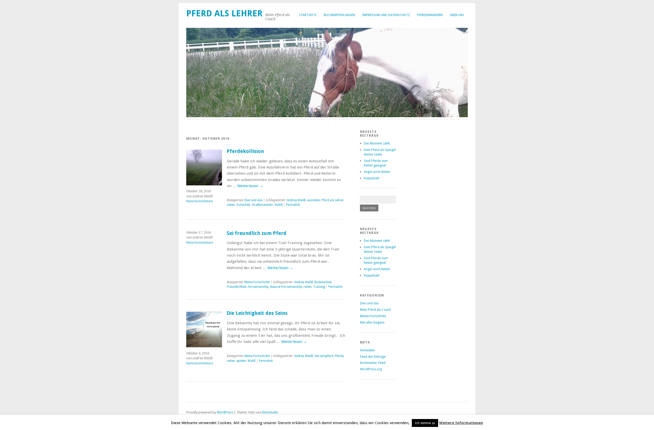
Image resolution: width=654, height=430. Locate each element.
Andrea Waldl (296, 200)
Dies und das (253, 200)
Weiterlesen (250, 186)
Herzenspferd (323, 356)
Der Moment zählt (377, 143)
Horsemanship (258, 287)
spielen (241, 361)
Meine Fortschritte (257, 282)
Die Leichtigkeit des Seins (257, 313)
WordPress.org (371, 369)
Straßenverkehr (262, 205)
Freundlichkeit (236, 287)
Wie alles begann (372, 322)
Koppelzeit (371, 178)
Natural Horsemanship (286, 287)
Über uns (457, 15)
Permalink (293, 205)
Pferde (339, 356)
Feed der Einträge (373, 357)
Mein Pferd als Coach (375, 310)
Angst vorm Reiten (377, 172)
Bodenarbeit (323, 282)
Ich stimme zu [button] (425, 423)
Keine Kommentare (199, 201)
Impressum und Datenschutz (386, 15)
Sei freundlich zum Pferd (256, 233)
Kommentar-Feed (373, 363)
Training (319, 287)
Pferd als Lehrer (224, 13)
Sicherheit (243, 205)
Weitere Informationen (461, 423)
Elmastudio (270, 412)
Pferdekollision (245, 151)
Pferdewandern (430, 15)
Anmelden (367, 350)
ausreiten (313, 200)
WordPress (225, 412)
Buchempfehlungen (339, 15)
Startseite (308, 15)
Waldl (279, 205)
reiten (231, 205)
